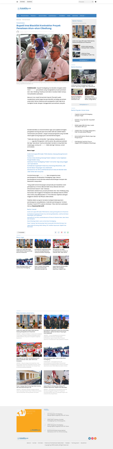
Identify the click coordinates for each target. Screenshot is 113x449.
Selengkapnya (83, 60)
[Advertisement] (68, 8)
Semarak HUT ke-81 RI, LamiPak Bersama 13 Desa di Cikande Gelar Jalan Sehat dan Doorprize (48, 218)
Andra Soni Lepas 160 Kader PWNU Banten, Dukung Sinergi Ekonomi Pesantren (47, 211)
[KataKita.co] (25, 8)
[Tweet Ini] (58, 232)
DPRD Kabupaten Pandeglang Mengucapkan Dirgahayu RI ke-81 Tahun (58, 425)
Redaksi (68, 443)
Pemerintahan (25, 15)
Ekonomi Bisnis (43, 15)
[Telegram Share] (65, 232)
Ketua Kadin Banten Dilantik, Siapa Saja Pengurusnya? (85, 136)
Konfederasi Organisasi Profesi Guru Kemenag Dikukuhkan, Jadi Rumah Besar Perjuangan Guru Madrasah (47, 214)
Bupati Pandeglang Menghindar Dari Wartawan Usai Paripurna (76, 98)
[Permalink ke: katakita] (18, 32)
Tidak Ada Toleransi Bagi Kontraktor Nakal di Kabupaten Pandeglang (39, 31)
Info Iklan (22, 1)
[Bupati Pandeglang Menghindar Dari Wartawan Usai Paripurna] (77, 92)
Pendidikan (62, 15)
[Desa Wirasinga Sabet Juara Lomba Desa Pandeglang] (25, 260)
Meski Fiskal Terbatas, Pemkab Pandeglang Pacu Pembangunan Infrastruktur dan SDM (56, 420)
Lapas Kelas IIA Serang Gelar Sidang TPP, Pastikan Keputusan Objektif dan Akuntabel (46, 226)
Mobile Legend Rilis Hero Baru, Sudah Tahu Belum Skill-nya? (84, 126)
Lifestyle (82, 15)
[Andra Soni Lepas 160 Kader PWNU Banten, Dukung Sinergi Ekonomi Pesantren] (25, 243)
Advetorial (75, 15)
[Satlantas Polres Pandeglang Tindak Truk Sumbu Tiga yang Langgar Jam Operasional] (76, 54)
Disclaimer (83, 443)
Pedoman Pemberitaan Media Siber (54, 443)
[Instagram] (92, 438)
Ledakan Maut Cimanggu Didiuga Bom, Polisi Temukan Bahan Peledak (85, 131)
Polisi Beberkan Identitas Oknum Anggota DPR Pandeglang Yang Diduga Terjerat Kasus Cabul (85, 142)
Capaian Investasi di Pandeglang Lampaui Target (83, 115)
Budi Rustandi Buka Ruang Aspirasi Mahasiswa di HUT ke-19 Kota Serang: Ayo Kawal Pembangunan (57, 431)
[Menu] (18, 1)
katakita (21, 31)
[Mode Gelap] (95, 1)
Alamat (29, 443)
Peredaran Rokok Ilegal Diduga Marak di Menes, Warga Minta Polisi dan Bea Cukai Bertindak (90, 98)
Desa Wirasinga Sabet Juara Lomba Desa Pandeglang (41, 221)
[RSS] (95, 438)
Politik (68, 15)
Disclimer (29, 1)
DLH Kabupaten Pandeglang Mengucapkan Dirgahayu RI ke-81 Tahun (58, 414)
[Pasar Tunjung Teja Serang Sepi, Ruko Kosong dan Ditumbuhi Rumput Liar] (43, 260)
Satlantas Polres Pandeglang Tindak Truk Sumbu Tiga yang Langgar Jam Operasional (88, 54)
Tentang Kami (75, 443)
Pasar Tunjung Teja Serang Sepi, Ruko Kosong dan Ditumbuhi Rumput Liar (46, 223)
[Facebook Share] (55, 232)
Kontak (34, 443)
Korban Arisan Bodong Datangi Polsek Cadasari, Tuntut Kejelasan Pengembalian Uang (87, 47)
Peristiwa (33, 15)
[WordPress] (89, 438)
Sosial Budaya (52, 15)
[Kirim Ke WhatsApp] (68, 232)
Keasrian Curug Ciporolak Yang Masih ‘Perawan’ (85, 120)
